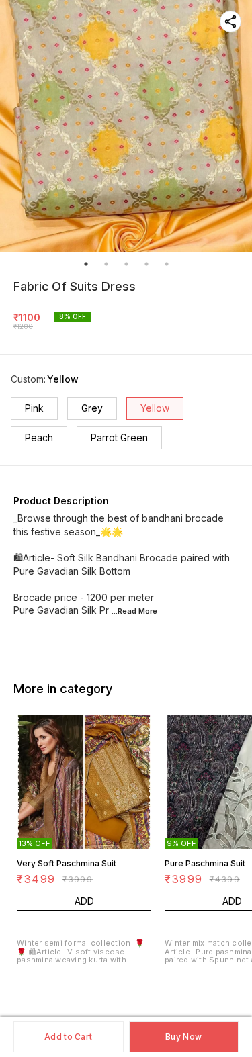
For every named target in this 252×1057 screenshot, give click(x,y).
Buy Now (183, 1036)
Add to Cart (68, 1036)
